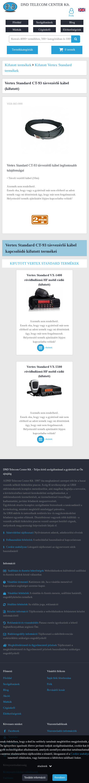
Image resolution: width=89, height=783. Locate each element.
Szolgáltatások (44, 22)
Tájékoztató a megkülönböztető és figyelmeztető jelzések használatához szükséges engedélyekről (41, 649)
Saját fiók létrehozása (59, 678)
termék (70, 49)
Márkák (17, 29)
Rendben (59, 777)
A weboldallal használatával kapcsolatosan (42, 539)
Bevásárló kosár (56, 689)
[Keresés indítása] (75, 39)
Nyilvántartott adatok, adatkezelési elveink (43, 532)
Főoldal (17, 22)
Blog (72, 22)
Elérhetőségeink (72, 29)
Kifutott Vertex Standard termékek (44, 263)
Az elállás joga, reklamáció (32, 604)
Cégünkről (44, 29)
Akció (6, 695)
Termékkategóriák (22, 49)
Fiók (49, 684)
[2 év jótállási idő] (39, 216)
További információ (35, 777)
